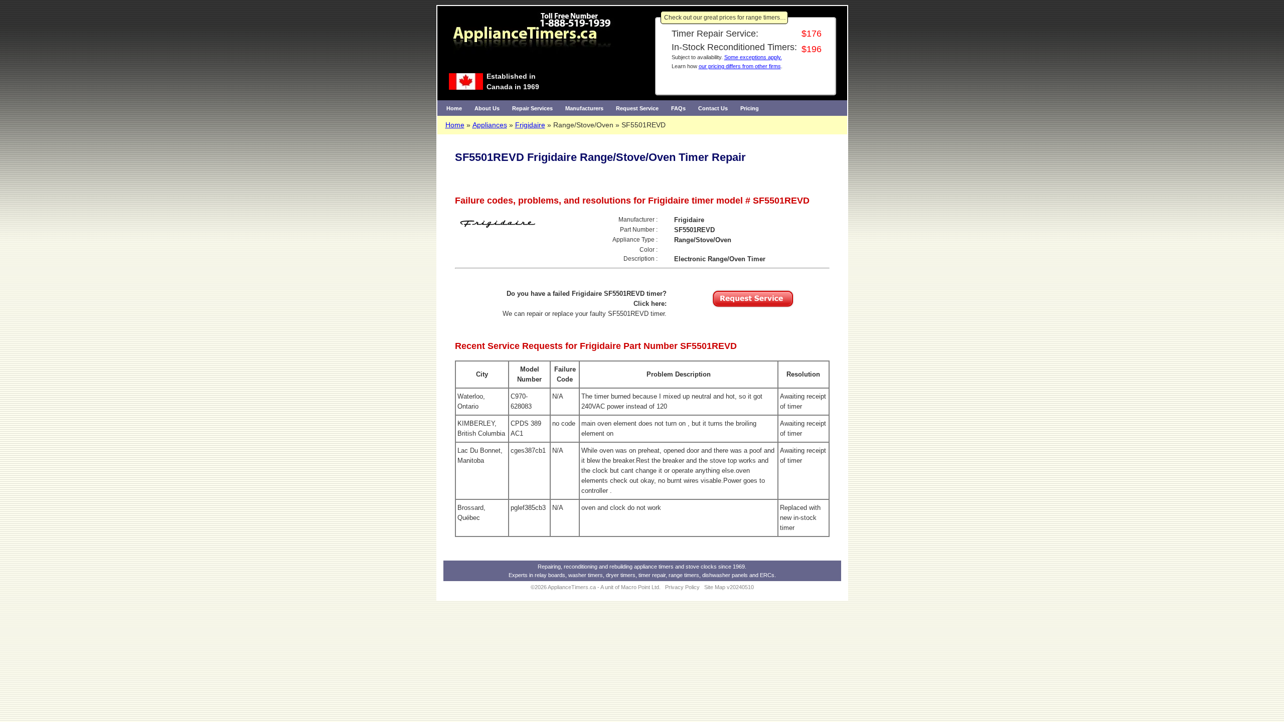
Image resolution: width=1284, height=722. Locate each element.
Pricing (749, 108)
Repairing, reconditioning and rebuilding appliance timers (606, 567)
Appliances (489, 125)
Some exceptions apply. (753, 57)
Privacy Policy (682, 587)
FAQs (678, 108)
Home (454, 108)
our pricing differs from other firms (740, 66)
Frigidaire (530, 125)
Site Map (714, 587)
